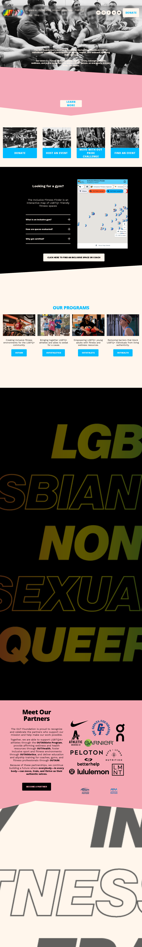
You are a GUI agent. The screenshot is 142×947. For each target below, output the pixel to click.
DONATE (131, 12)
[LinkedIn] (114, 12)
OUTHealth (123, 353)
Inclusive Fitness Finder (62, 10)
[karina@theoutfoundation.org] (98, 12)
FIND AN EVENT (124, 153)
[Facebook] (108, 12)
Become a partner (36, 787)
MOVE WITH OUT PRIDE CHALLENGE (90, 153)
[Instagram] (103, 12)
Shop (36, 15)
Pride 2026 (79, 10)
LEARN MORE (71, 103)
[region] (71, 335)
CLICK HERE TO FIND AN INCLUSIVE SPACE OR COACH (73, 257)
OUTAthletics (44, 10)
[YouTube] (119, 12)
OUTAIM (19, 353)
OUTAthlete (88, 353)
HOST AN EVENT (57, 153)
